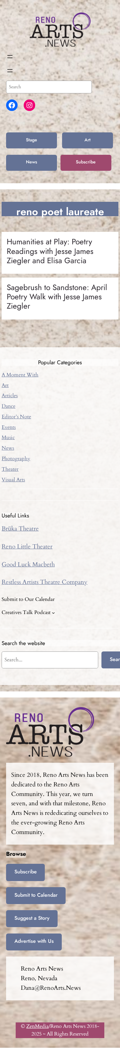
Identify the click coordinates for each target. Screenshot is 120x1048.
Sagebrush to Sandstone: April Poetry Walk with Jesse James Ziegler (57, 297)
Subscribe (86, 162)
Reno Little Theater (27, 546)
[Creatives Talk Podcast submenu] (53, 612)
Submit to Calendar (36, 895)
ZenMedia (37, 1026)
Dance (8, 406)
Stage (31, 140)
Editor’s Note (16, 416)
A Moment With (20, 374)
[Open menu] (10, 56)
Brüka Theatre (20, 528)
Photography (16, 458)
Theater (10, 469)
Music (8, 437)
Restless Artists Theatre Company (44, 582)
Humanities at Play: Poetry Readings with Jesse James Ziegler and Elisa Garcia (50, 251)
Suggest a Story (32, 918)
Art (87, 140)
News (31, 162)
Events (9, 427)
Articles (10, 395)
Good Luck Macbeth (28, 564)
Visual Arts (13, 479)
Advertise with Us (34, 941)
